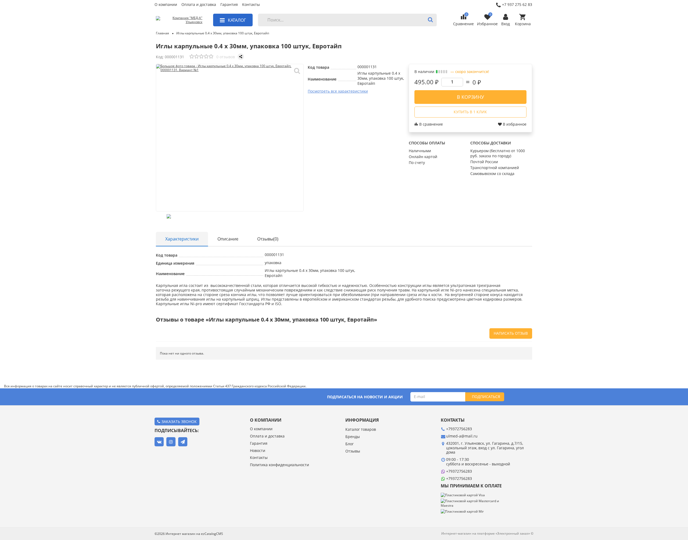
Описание (227, 239)
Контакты (251, 4)
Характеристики (182, 239)
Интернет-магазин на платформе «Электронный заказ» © (487, 533)
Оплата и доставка (198, 4)
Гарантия (229, 4)
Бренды (352, 437)
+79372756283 (459, 471)
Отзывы (352, 451)
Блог (349, 444)
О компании (166, 4)
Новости (257, 450)
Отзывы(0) (267, 239)
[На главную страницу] (179, 20)
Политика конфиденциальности (279, 465)
